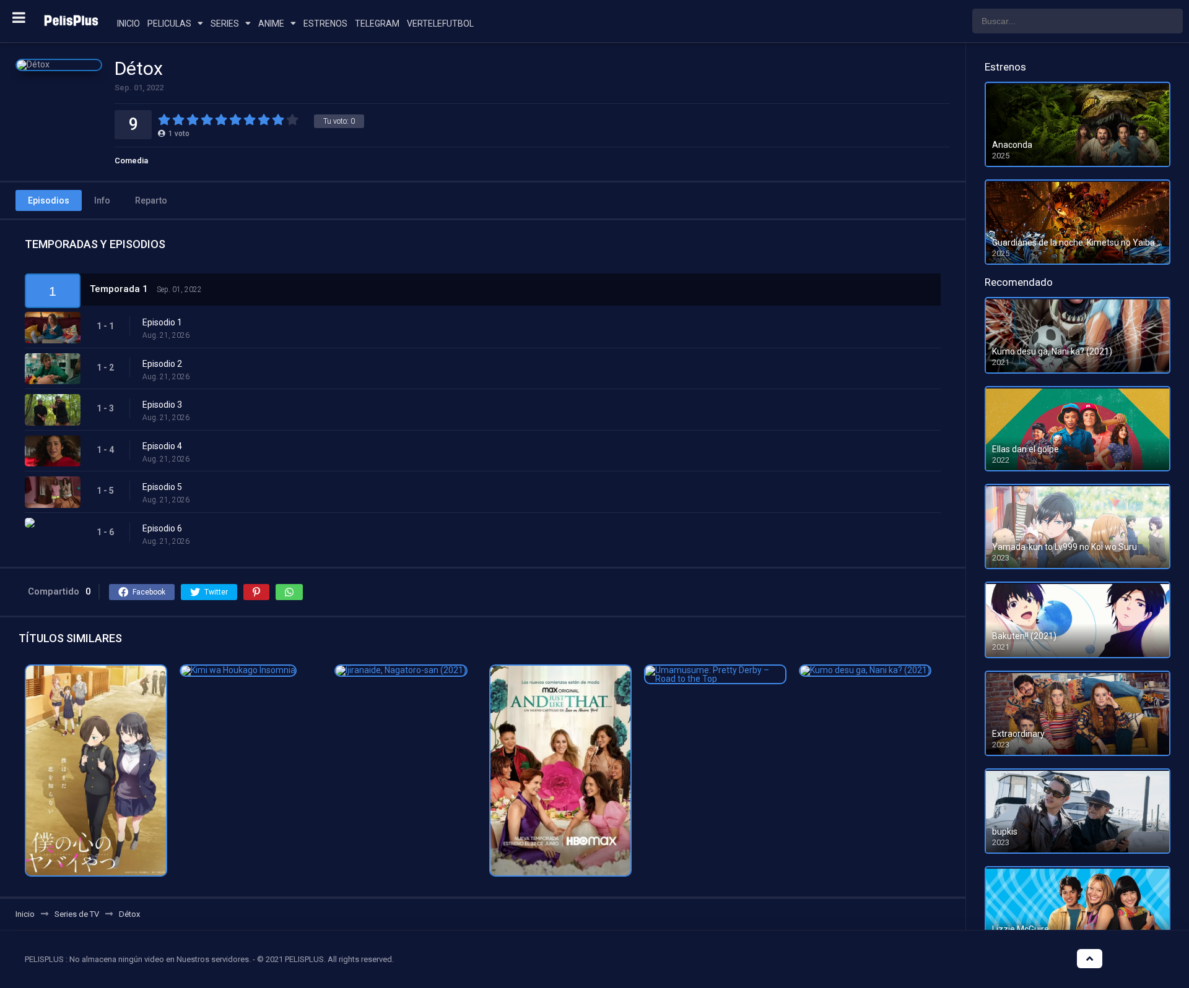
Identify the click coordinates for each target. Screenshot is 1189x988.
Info (102, 200)
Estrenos (325, 23)
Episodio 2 (162, 364)
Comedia (131, 161)
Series (225, 23)
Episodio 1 (162, 322)
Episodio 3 (162, 405)
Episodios (48, 200)
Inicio (128, 23)
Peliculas (169, 23)
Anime (271, 23)
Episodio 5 (162, 487)
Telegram (377, 23)
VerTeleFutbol (440, 23)
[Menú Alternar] (19, 17)
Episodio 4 (162, 446)
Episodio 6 (162, 528)
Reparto (151, 200)
